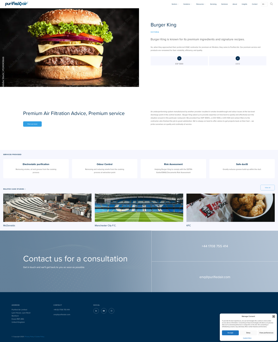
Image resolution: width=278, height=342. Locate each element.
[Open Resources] (204, 4)
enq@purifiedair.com (62, 314)
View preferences (266, 333)
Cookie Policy (247, 338)
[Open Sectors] (178, 4)
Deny (248, 333)
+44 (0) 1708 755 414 (62, 309)
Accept (230, 333)
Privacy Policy (29, 336)
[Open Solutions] (191, 4)
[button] (274, 316)
